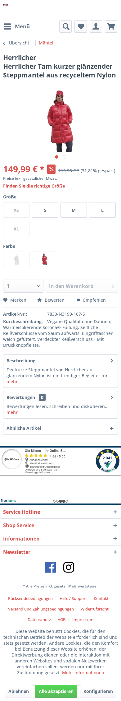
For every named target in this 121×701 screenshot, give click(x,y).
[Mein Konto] (96, 26)
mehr (12, 381)
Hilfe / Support (73, 598)
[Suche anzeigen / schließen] (65, 26)
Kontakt (101, 598)
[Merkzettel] (80, 26)
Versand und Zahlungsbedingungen (41, 609)
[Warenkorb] (111, 26)
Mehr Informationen (83, 672)
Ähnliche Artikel (24, 428)
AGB (61, 619)
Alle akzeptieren (56, 691)
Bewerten (54, 300)
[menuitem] (16, 26)
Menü (22, 26)
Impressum (82, 619)
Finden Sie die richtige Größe (34, 186)
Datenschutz (39, 619)
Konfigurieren (98, 691)
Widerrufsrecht (95, 609)
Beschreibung (21, 361)
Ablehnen (18, 691)
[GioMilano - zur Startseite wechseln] (5, 10)
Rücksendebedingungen (30, 598)
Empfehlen (94, 300)
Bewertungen (21, 397)
